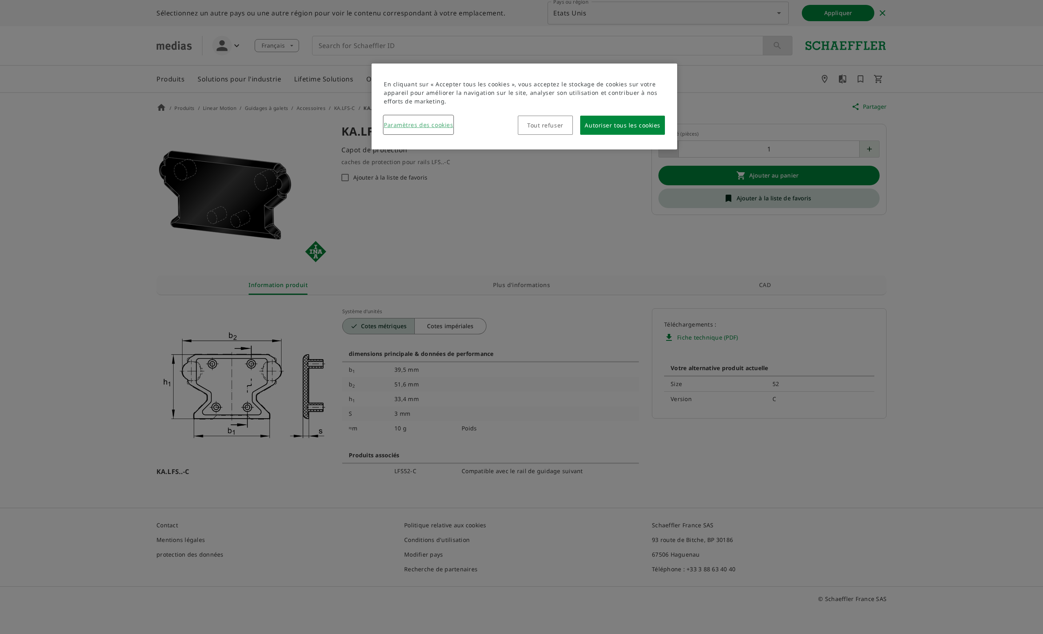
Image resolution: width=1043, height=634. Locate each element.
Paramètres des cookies (418, 125)
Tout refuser (545, 125)
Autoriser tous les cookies (622, 125)
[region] (524, 106)
